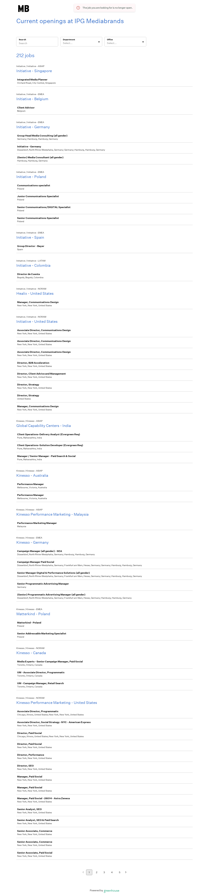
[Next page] (125, 872)
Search (22, 39)
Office (110, 39)
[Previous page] (83, 872)
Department (69, 39)
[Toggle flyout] (99, 42)
